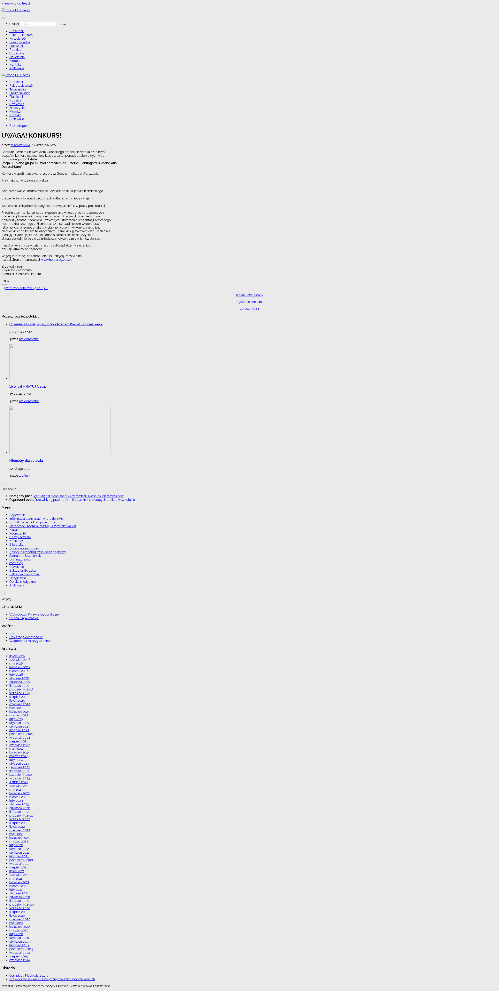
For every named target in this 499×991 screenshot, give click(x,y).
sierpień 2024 (18, 741)
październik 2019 (21, 949)
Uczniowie (16, 53)
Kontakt (15, 64)
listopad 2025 (19, 686)
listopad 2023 (19, 771)
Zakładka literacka (22, 570)
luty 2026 (16, 674)
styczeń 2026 (19, 678)
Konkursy (16, 541)
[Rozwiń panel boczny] (3, 483)
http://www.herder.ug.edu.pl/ (26, 288)
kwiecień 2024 (19, 752)
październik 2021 (21, 860)
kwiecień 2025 (19, 711)
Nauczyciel (17, 57)
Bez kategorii (18, 126)
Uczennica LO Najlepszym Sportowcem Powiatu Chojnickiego (56, 324)
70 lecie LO (17, 38)
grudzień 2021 (19, 852)
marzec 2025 (18, 715)
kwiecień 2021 (19, 882)
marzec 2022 (18, 841)
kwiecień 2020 (19, 927)
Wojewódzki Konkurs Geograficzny (34, 614)
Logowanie (17, 515)
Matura (14, 530)
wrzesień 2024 (19, 737)
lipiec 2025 (17, 700)
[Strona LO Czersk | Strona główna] (16, 10)
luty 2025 (16, 719)
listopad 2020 (19, 901)
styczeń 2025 (19, 723)
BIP (11, 633)
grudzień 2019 (19, 941)
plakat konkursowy (249, 295)
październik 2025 (21, 689)
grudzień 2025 (19, 682)
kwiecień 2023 (19, 793)
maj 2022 (16, 834)
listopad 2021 (19, 856)
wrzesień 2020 (19, 908)
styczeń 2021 (18, 893)
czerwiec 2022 (19, 830)
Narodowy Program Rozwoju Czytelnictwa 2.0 (42, 526)
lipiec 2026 (17, 656)
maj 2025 (16, 708)
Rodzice (15, 50)
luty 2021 (15, 889)
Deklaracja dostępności (26, 637)
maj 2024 (16, 749)
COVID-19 (16, 567)
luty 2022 (16, 845)
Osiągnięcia (17, 578)
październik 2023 (21, 775)
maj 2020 (16, 923)
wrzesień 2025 (19, 693)
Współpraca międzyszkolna (29, 641)
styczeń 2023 (19, 804)
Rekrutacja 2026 (21, 35)
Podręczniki (17, 533)
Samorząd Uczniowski (25, 556)
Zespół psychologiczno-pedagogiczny (37, 552)
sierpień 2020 (18, 912)
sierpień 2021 (18, 867)
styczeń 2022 (19, 849)
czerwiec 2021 (19, 875)
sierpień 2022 (18, 823)
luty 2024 (16, 760)
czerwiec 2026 (19, 660)
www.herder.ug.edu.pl (56, 260)
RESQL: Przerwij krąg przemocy (32, 522)
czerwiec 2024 (19, 745)
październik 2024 (21, 734)
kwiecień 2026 (19, 667)
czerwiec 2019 (19, 960)
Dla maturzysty (20, 559)
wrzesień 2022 (19, 819)
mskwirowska (20, 145)
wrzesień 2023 (19, 778)
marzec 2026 (18, 671)
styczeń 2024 (19, 763)
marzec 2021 (18, 886)
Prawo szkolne (19, 42)
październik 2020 (21, 904)
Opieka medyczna (22, 582)
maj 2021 (15, 878)
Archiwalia (16, 68)
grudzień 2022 (19, 808)
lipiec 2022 (17, 826)
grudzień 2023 (19, 767)
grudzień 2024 (19, 726)
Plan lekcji (16, 46)
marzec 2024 (18, 756)
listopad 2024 (19, 730)
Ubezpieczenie (20, 537)
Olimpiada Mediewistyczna (28, 975)
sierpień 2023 (18, 782)
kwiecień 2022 (19, 838)
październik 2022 (21, 815)
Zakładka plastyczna (24, 574)
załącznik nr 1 (249, 308)
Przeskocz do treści (16, 3)
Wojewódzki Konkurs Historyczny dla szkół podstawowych (52, 979)
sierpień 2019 (18, 956)
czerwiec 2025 (19, 704)
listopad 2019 (19, 945)
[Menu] (3, 18)
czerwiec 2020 (19, 919)
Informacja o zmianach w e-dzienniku (36, 518)
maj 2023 (16, 789)
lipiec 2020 (17, 915)
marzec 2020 (18, 930)
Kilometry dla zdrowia (26, 461)
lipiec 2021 (16, 871)
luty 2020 (16, 934)
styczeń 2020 (19, 938)
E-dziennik (16, 31)
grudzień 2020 (19, 897)
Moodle (14, 61)
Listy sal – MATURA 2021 (28, 386)
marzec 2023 (18, 797)
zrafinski (25, 475)
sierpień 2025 (18, 697)
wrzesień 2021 (19, 864)
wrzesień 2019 (19, 953)
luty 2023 (16, 800)
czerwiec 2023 (19, 786)
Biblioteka (16, 544)
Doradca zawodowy (24, 548)
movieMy (16, 563)
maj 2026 (16, 663)
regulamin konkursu (250, 302)
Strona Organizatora (24, 618)
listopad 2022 (19, 812)
